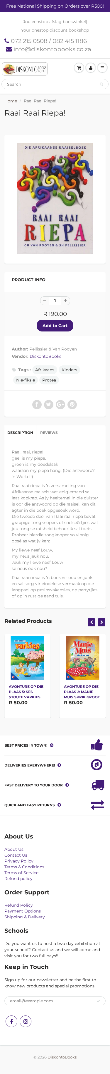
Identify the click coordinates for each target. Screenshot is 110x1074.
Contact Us (15, 855)
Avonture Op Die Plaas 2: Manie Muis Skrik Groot (82, 691)
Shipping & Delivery (24, 917)
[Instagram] (25, 1021)
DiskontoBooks (45, 356)
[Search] (101, 84)
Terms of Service (21, 872)
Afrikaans (44, 369)
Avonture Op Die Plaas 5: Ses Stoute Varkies (26, 691)
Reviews (49, 432)
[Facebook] (11, 1021)
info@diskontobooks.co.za (52, 49)
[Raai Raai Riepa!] (55, 198)
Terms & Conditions (24, 866)
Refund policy (18, 878)
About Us (13, 849)
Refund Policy (18, 905)
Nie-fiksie (25, 380)
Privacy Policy (18, 861)
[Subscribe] (98, 1001)
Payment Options (22, 911)
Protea (49, 380)
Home (10, 101)
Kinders (69, 369)
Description (20, 432)
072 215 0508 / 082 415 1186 (49, 40)
